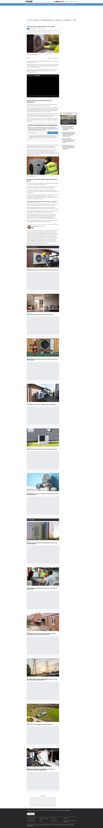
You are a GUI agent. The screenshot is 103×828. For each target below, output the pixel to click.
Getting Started (32, 4)
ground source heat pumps (51, 149)
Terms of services (42, 135)
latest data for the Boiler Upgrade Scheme (36, 104)
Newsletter (57, 58)
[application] (43, 86)
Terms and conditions (31, 818)
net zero (34, 155)
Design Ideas (56, 4)
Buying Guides (49, 4)
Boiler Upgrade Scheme (50, 196)
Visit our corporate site (66, 810)
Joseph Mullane (34, 28)
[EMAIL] (33, 228)
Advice (38, 4)
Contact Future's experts (43, 818)
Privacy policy (54, 818)
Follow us (51, 58)
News (62, 4)
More (72, 4)
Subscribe (66, 1)
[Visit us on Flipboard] (63, 1)
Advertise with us (55, 820)
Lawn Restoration (67, 20)
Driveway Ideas (58, 20)
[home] (26, 4)
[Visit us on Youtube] (60, 1)
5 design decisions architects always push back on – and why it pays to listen (69, 122)
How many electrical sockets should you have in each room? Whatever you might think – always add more (69, 134)
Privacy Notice (32, 136)
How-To (43, 4)
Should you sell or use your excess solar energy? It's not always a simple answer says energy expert (68, 147)
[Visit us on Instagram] (61, 1)
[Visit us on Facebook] (55, 1)
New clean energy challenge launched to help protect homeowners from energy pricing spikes (68, 128)
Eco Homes (67, 4)
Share (29, 58)
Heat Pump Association (40, 145)
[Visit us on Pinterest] (58, 1)
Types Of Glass (36, 20)
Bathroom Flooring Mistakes (47, 20)
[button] (76, 1)
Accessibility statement (31, 820)
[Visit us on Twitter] (56, 1)
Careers (40, 820)
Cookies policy (66, 818)
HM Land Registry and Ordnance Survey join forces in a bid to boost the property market (69, 140)
